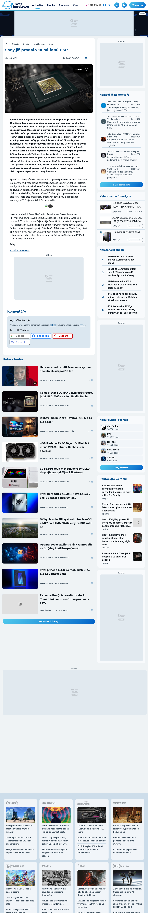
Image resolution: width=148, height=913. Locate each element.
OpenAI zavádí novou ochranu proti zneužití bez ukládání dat (91, 839)
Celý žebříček (121, 467)
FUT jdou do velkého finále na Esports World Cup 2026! (20, 851)
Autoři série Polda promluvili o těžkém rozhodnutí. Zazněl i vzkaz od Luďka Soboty (116, 490)
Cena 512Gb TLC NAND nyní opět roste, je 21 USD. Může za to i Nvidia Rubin (66, 394)
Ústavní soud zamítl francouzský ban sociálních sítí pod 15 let (65, 369)
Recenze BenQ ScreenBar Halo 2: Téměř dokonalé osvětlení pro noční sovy (64, 599)
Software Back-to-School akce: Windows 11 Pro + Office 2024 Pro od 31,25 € (127, 904)
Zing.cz (105, 548)
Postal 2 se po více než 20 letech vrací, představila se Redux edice (117, 507)
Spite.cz (105, 514)
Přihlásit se (137, 5)
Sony (51, 44)
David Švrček (45, 610)
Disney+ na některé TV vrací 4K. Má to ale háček (66, 419)
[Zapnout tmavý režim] (124, 5)
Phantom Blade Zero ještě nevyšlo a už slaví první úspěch (116, 556)
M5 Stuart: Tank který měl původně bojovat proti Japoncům (54, 892)
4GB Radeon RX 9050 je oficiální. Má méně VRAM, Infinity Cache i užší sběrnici (64, 447)
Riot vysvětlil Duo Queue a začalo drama (18, 890)
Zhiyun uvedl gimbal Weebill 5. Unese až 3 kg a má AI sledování (127, 892)
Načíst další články (49, 621)
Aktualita (15, 44)
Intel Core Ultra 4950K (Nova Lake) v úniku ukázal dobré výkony (65, 495)
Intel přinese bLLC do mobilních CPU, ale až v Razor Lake (65, 571)
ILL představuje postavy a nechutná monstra (125, 851)
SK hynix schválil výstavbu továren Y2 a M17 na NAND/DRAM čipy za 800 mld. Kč (66, 523)
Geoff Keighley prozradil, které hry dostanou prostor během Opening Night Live (117, 522)
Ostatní (26, 44)
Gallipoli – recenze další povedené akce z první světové (124, 840)
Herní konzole (39, 44)
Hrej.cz (105, 498)
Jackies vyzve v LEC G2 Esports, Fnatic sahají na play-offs (20, 900)
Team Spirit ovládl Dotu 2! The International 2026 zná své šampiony (19, 840)
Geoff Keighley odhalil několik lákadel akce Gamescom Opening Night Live (116, 540)
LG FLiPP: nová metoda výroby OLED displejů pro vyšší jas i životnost (65, 470)
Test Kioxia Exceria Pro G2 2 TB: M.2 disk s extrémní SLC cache (90, 828)
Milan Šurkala (46, 380)
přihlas (53, 325)
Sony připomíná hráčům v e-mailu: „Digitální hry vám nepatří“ (19, 828)
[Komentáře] (86, 58)
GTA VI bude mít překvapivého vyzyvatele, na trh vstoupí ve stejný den (91, 904)
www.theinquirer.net (19, 250)
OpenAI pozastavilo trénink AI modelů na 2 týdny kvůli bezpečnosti (66, 546)
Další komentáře (121, 185)
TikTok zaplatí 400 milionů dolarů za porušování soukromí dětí (90, 849)
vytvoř (82, 325)
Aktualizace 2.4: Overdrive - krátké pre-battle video (55, 902)
